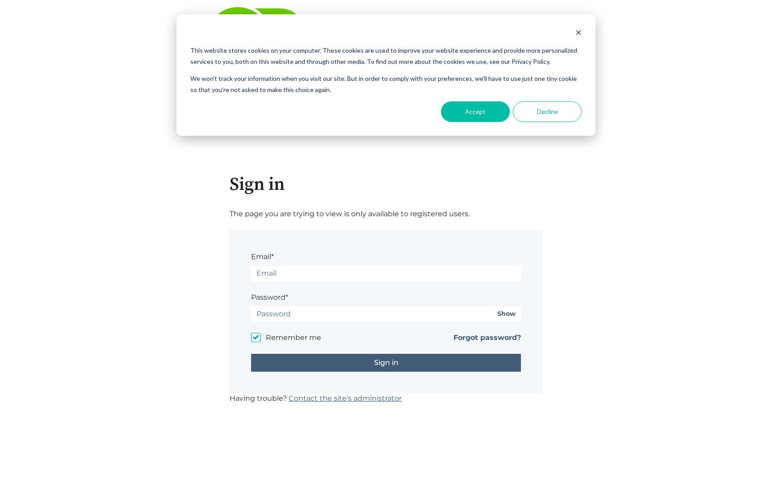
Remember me (293, 337)
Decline (547, 111)
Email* (262, 256)
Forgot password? (487, 337)
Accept (475, 111)
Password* (269, 297)
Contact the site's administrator (345, 398)
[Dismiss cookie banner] (578, 33)
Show (506, 314)
